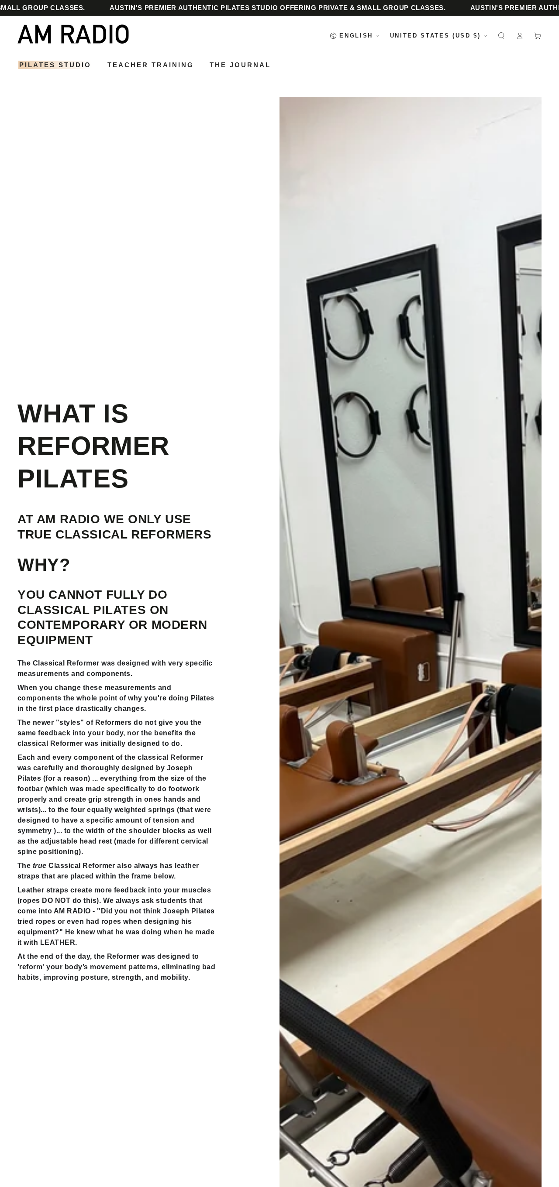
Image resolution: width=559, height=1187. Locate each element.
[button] (501, 35)
